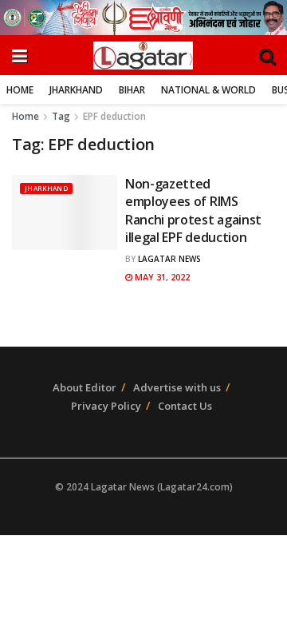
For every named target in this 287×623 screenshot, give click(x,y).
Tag (61, 116)
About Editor (84, 387)
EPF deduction (114, 116)
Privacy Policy (106, 406)
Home (19, 90)
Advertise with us (177, 387)
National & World (208, 90)
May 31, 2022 (161, 277)
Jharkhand (76, 90)
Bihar (132, 90)
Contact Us (185, 406)
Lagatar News (169, 258)
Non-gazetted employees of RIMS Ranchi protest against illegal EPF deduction (193, 210)
